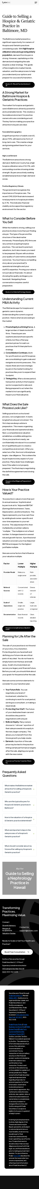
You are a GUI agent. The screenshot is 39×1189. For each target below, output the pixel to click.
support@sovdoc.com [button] (29, 931)
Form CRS (17, 1156)
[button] (36, 3)
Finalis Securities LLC (16, 995)
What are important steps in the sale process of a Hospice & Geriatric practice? (18, 833)
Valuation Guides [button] (8, 933)
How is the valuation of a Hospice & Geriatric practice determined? (18, 819)
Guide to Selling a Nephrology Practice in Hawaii (19, 878)
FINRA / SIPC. (13, 998)
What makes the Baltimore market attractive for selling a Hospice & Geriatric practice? (18, 788)
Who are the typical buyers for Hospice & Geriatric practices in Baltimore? (18, 804)
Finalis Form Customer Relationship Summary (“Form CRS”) (18, 1031)
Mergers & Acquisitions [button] (7, 929)
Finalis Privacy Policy (15, 1024)
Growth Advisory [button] (9, 926)
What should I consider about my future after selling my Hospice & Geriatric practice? (18, 849)
